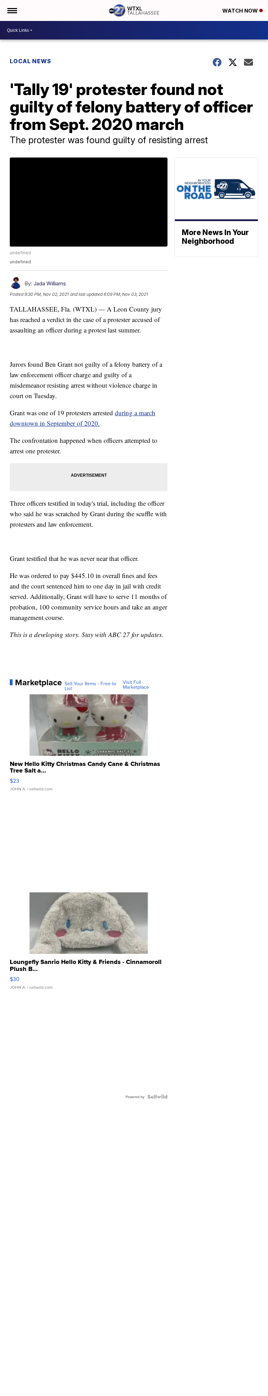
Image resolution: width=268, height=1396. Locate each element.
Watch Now (240, 10)
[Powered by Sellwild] (157, 1096)
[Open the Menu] (11, 10)
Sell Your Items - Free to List (90, 686)
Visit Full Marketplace (136, 684)
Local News (30, 61)
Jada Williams (50, 283)
